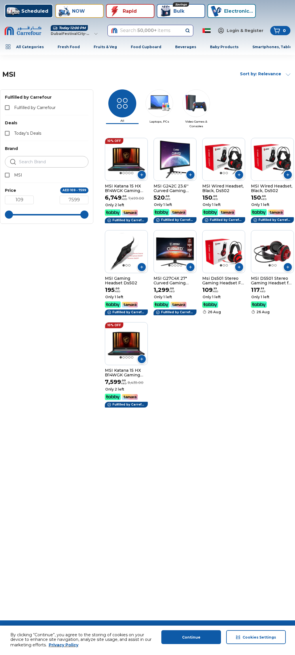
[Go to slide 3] (126, 173)
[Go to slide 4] (129, 173)
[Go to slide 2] (123, 173)
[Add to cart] (141, 174)
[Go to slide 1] (121, 173)
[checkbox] (7, 107)
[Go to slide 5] (132, 173)
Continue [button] (191, 637)
